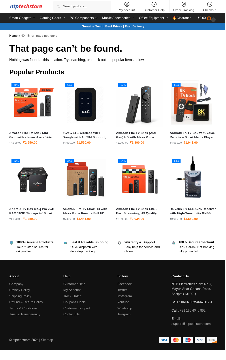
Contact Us (71, 314)
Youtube (123, 302)
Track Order (72, 296)
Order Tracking (183, 10)
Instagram (124, 296)
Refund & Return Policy (26, 302)
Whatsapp (124, 308)
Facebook (124, 284)
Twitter (122, 290)
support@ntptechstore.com (191, 324)
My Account (127, 10)
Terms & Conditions (23, 308)
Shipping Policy (20, 296)
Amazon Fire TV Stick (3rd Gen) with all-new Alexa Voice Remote (31, 135)
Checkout (209, 10)
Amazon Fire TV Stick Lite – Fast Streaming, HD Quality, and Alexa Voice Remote (136, 211)
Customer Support (76, 308)
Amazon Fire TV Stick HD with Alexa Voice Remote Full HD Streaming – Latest (85, 211)
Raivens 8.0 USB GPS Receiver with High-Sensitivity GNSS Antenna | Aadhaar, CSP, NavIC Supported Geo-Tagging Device (193, 211)
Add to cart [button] (32, 152)
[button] (207, 18)
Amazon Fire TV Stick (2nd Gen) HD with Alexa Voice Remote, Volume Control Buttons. (136, 135)
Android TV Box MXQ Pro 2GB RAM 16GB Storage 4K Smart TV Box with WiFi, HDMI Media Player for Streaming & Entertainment (32, 211)
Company (16, 284)
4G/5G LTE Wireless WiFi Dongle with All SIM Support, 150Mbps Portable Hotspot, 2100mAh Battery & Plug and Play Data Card (84, 135)
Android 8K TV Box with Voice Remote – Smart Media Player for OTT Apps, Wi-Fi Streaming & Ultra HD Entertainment (192, 135)
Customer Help (154, 10)
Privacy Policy (19, 290)
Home (13, 35)
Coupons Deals (75, 302)
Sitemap (47, 340)
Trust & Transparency (24, 314)
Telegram (124, 314)
